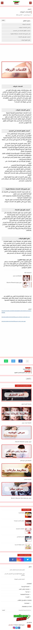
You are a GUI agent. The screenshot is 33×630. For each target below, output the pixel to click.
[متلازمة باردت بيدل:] (16, 413)
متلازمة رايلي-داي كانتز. (25, 460)
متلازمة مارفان (27, 479)
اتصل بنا (27, 597)
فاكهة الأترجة (21, 513)
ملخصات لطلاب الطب (24, 589)
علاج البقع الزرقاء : (25, 40)
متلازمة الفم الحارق (26, 404)
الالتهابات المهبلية (20, 528)
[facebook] (12, 559)
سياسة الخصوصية (25, 594)
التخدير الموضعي (20, 536)
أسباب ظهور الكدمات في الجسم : (21, 30)
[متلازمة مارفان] (16, 470)
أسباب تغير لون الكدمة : (24, 37)
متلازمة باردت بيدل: (17, 276)
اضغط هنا (26, 603)
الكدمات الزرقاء (26, 24)
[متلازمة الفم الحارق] (16, 395)
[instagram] (20, 559)
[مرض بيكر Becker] (16, 489)
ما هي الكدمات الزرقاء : (24, 27)
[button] (21, 361)
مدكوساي (11, 625)
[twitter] (27, 559)
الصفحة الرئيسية (25, 586)
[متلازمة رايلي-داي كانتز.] (16, 451)
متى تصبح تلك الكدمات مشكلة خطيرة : (20, 34)
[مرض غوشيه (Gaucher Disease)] (16, 432)
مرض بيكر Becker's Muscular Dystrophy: (21, 498)
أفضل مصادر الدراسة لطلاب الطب (17, 570)
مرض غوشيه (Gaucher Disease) (14, 282)
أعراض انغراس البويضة (19, 520)
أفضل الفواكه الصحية (19, 544)
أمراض (29, 9)
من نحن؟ (27, 591)
